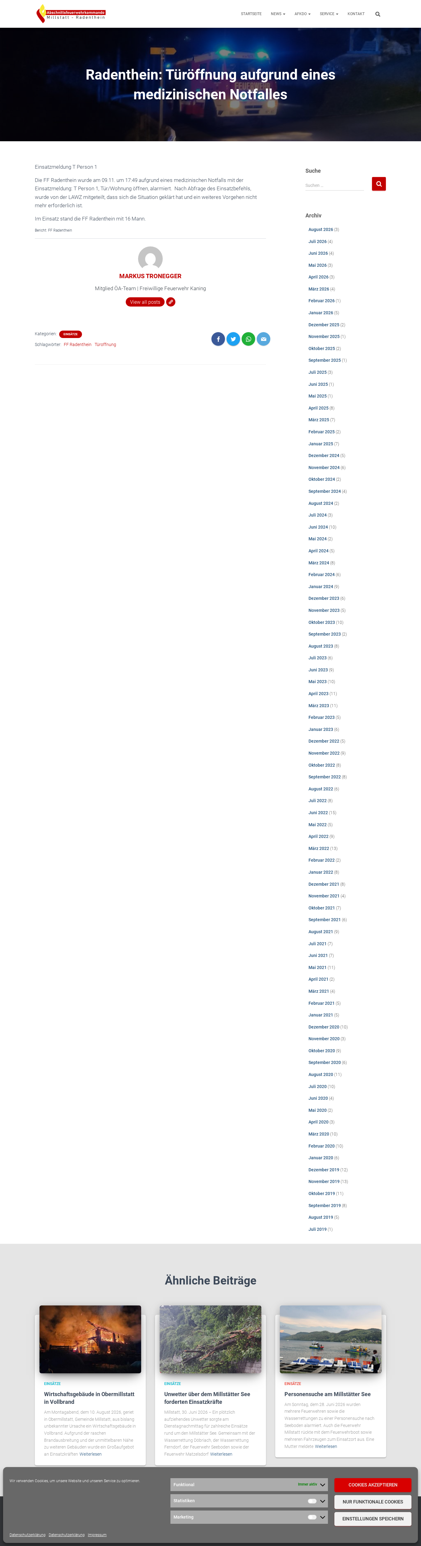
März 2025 (319, 419)
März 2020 (319, 1134)
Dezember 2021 (324, 884)
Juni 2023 (318, 669)
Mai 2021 (318, 967)
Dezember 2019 (324, 1169)
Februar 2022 (322, 860)
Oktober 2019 (322, 1193)
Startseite (251, 14)
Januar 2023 (321, 729)
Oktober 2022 (322, 765)
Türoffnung (105, 344)
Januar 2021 (321, 1014)
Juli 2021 (318, 943)
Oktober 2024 (322, 479)
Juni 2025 (318, 384)
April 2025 (319, 408)
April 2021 (319, 979)
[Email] (263, 339)
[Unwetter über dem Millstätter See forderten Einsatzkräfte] (210, 1339)
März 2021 (319, 991)
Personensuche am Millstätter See (327, 1394)
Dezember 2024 (324, 455)
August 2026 (321, 229)
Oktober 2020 (322, 1050)
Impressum (97, 1535)
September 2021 (325, 919)
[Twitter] (233, 339)
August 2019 (321, 1217)
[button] (283, 14)
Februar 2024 (322, 574)
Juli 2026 (318, 241)
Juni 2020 (318, 1098)
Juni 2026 (318, 253)
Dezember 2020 (324, 1026)
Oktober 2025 (322, 348)
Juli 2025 (318, 372)
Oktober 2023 (322, 622)
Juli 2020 (318, 1086)
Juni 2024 (318, 527)
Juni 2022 (318, 812)
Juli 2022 (318, 800)
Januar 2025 (321, 443)
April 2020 (319, 1121)
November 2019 (324, 1181)
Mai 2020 (318, 1110)
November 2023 (324, 610)
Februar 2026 (322, 300)
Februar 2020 (322, 1146)
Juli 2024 (318, 515)
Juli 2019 (318, 1229)
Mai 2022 (318, 824)
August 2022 (321, 788)
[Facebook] (218, 339)
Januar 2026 (321, 312)
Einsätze (70, 334)
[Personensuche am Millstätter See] (331, 1339)
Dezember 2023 (324, 598)
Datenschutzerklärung (28, 1535)
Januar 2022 (321, 872)
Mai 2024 (318, 538)
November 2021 (324, 895)
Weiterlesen (91, 1454)
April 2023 (319, 693)
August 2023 (321, 646)
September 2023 (325, 634)
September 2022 (325, 776)
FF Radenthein (78, 344)
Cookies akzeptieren (373, 1485)
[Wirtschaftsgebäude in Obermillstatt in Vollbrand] (90, 1339)
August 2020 (321, 1074)
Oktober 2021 (322, 907)
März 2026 (319, 289)
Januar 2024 (321, 586)
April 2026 (319, 276)
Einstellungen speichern (373, 1519)
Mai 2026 (318, 265)
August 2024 (321, 503)
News (276, 14)
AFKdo (301, 14)
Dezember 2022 (324, 741)
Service (327, 14)
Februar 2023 (322, 717)
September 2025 (325, 360)
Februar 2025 (322, 431)
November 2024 (324, 467)
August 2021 (321, 931)
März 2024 (319, 562)
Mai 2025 (318, 396)
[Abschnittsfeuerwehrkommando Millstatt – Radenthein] (71, 14)
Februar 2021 (322, 1003)
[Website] (170, 302)
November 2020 (324, 1038)
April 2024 (319, 550)
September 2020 (325, 1062)
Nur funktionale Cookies (373, 1502)
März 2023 (319, 705)
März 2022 (319, 848)
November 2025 (324, 336)
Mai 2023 (318, 681)
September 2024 (325, 491)
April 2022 (319, 836)
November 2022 (324, 753)
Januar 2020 (321, 1157)
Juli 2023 (318, 657)
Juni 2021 (318, 955)
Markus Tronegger (150, 276)
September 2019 (325, 1205)
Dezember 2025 (324, 324)
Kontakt (356, 14)
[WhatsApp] (248, 339)
